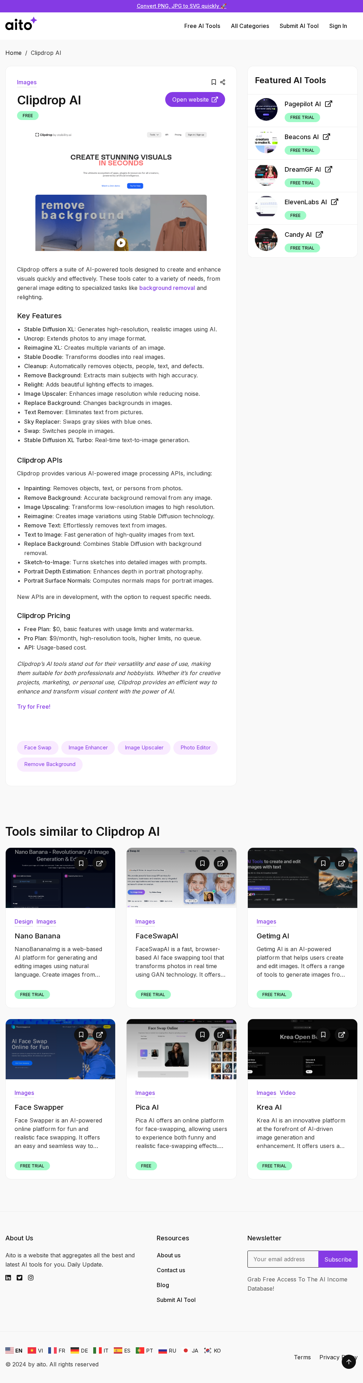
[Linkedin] (11, 1277)
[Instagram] (33, 1277)
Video (288, 1092)
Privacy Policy (338, 1357)
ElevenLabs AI (306, 202)
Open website (190, 99)
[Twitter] (22, 1277)
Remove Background (50, 764)
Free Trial (302, 117)
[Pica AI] (181, 1049)
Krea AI (269, 1107)
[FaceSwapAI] (181, 878)
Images (27, 82)
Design (24, 921)
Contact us (171, 1270)
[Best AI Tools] (21, 26)
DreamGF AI (303, 169)
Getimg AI (273, 936)
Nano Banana (38, 936)
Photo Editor (195, 747)
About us (168, 1255)
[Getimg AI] (302, 878)
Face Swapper (39, 1107)
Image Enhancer (88, 747)
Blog (163, 1284)
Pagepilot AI (303, 104)
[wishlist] (214, 82)
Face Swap (37, 747)
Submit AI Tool (299, 25)
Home (13, 52)
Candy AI (298, 234)
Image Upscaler (144, 747)
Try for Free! (33, 706)
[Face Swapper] (60, 1049)
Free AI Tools (202, 25)
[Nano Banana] (60, 878)
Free (28, 115)
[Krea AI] (302, 1049)
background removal (167, 287)
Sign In (338, 25)
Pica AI (147, 1107)
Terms (302, 1357)
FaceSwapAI (156, 936)
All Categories (250, 25)
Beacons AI (302, 137)
